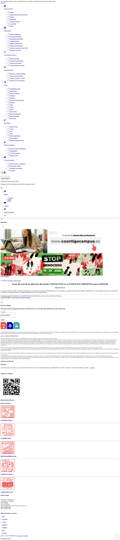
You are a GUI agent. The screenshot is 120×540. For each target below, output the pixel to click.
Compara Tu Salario (6, 474)
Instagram (28, 297)
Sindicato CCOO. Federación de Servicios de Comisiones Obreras (18, 184)
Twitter (13, 297)
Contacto (26, 536)
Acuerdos (10, 280)
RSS (3, 516)
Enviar (2, 320)
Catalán (9, 199)
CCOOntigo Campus (6, 420)
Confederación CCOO (7, 492)
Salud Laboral (17, 280)
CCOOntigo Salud (6, 438)
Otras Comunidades (6, 507)
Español (10, 198)
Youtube (4, 533)
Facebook (17, 297)
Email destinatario (5, 315)
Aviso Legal (19, 536)
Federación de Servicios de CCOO (10, 181)
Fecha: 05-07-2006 (5, 297)
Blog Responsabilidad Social (8, 456)
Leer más (92, 367)
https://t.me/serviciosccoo (7, 400)
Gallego (9, 201)
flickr (3, 530)
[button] (2, 276)
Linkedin (22, 297)
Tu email (3, 312)
